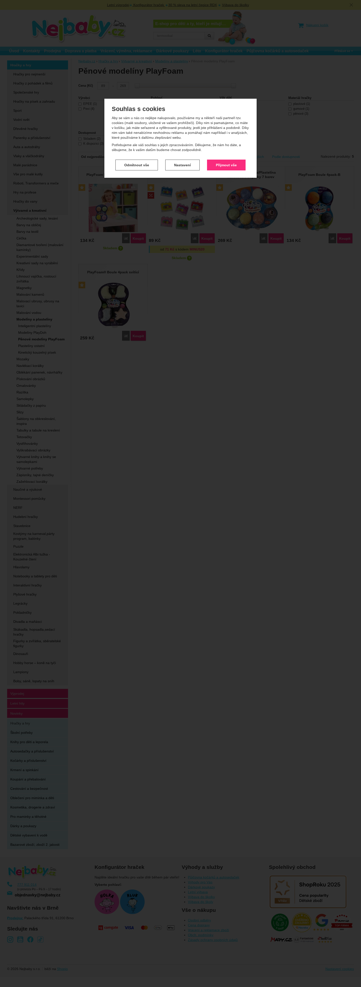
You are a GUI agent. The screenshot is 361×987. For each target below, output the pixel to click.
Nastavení (182, 165)
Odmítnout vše (136, 165)
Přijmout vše (226, 165)
